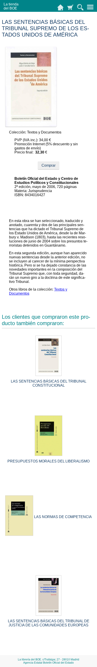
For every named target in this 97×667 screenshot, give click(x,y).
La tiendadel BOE (11, 6)
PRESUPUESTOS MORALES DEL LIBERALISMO (48, 461)
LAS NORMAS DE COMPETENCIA (63, 517)
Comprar (48, 165)
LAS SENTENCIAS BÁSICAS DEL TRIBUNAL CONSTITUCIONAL (48, 383)
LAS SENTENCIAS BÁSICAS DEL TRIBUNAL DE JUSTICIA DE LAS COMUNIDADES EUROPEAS (48, 623)
